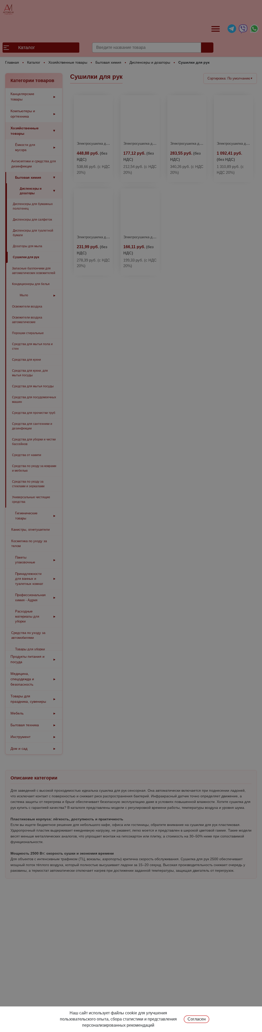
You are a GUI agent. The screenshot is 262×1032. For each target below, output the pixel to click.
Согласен (197, 1019)
